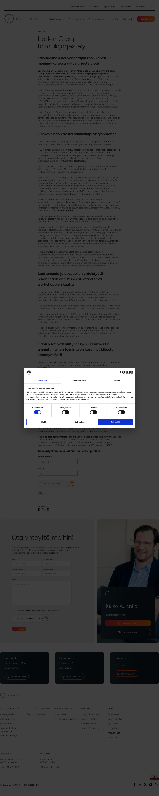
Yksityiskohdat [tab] (79, 380)
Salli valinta (79, 422)
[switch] (65, 412)
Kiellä (43, 422)
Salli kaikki (115, 422)
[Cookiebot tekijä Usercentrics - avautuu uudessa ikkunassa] (122, 372)
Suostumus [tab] (42, 380)
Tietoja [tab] (117, 380)
